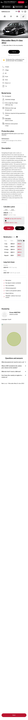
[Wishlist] (22, 11)
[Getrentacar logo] (6, 11)
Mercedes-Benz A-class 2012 (16, 383)
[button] (16, 11)
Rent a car (4, 383)
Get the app (21, 2)
